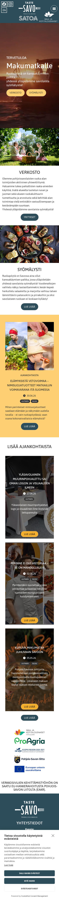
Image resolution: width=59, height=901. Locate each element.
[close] (53, 835)
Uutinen (25, 401)
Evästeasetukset (29, 888)
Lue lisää (29, 306)
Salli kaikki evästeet (29, 873)
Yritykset (29, 217)
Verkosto (15, 92)
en (4, 10)
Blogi (34, 401)
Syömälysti (36, 92)
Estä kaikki (29, 881)
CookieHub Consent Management (34, 896)
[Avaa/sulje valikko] (54, 8)
